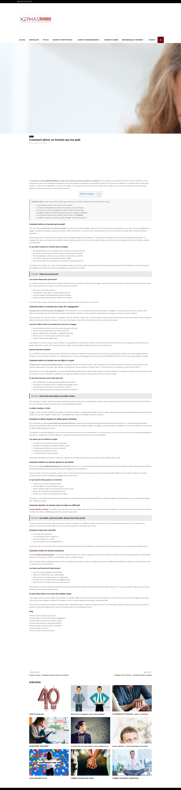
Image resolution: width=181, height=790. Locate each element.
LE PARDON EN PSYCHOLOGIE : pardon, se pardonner (130, 714)
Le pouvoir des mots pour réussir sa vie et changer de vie (89, 746)
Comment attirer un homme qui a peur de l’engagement (47, 618)
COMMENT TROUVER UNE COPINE (82, 778)
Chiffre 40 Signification (36, 714)
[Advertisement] (126, 20)
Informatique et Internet (132, 40)
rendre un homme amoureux (45, 555)
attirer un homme (51, 181)
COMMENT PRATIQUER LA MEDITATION (125, 778)
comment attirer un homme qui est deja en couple (45, 620)
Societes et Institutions (62, 40)
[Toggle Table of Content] (97, 194)
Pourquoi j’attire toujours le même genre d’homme (45, 623)
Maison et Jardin (111, 40)
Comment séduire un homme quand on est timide (45, 626)
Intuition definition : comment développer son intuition (130, 746)
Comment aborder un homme (38, 509)
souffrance (79, 215)
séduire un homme (51, 466)
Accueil (22, 40)
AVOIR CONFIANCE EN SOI (38, 778)
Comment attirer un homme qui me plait (42, 616)
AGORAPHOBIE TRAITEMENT (39, 746)
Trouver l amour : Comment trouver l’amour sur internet (49, 675)
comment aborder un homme (38, 628)
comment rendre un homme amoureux (41, 630)
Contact (152, 40)
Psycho (46, 40)
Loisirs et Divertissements (88, 40)
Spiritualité (34, 40)
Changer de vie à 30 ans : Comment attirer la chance (133, 675)
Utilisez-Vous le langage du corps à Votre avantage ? (88, 714)
